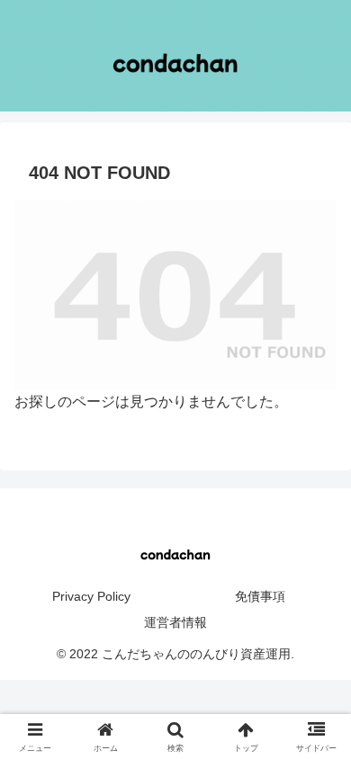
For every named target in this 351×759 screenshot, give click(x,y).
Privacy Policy (91, 596)
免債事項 (260, 596)
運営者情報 (175, 622)
